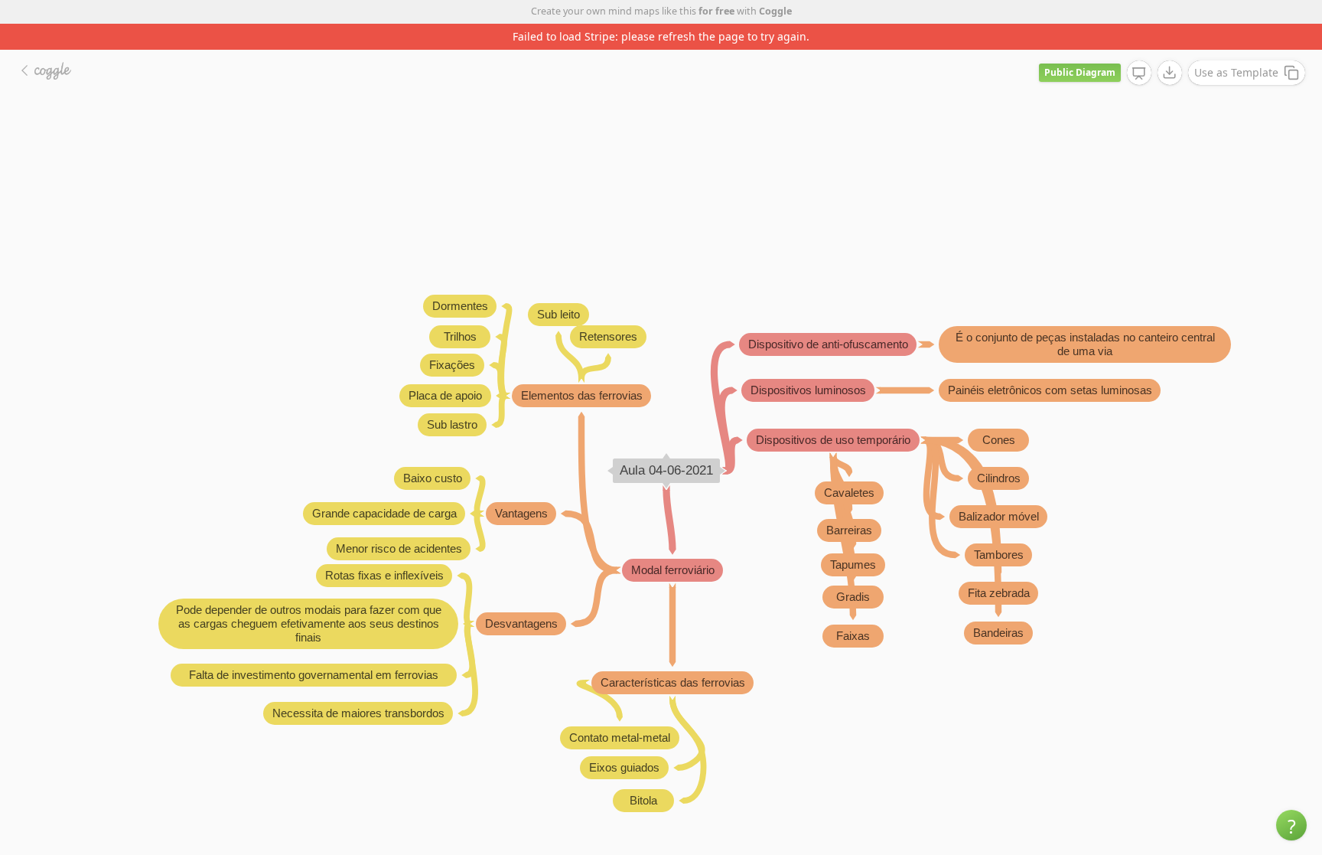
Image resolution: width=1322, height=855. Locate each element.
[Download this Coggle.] (1170, 72)
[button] (1291, 825)
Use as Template (1236, 72)
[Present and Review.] (1139, 73)
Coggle (775, 11)
